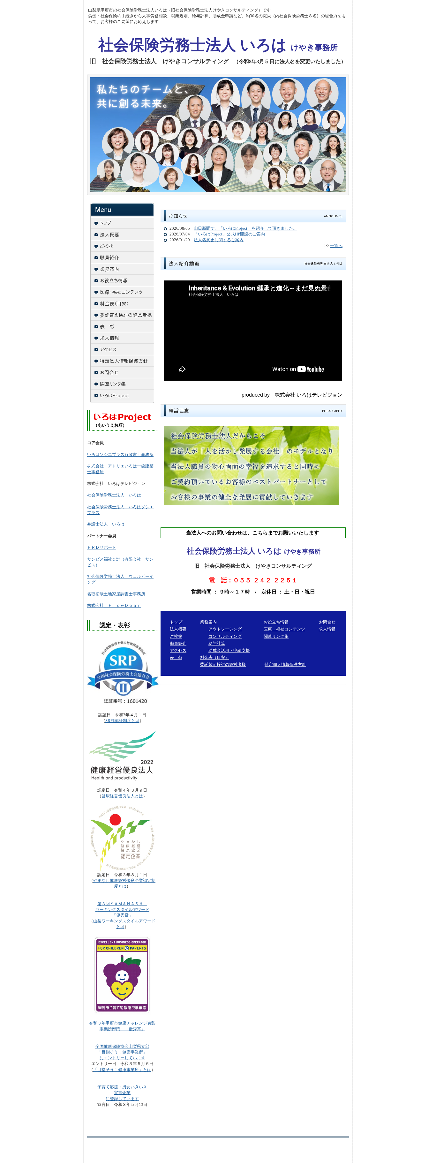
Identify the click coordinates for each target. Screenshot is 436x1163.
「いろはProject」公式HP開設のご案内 (229, 234)
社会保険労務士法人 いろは (114, 495)
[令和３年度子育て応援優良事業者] (122, 1013)
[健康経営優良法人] (122, 756)
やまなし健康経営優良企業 (118, 880)
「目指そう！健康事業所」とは (122, 1069)
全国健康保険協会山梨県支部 (122, 1046)
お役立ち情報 (276, 622)
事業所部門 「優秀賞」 (122, 1028)
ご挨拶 (176, 636)
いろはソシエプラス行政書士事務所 (120, 454)
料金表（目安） (214, 657)
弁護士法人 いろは (105, 524)
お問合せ (327, 622)
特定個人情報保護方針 (285, 664)
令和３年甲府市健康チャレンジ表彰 (122, 1023)
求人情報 (327, 629)
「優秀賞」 (122, 909)
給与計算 (216, 643)
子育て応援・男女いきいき (122, 1087)
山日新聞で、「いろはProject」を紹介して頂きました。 (245, 228)
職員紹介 (178, 643)
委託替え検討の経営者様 (223, 664)
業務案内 (208, 622)
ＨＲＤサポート (101, 547)
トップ (176, 622)
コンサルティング (225, 636)
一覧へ (336, 245)
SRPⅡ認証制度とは (122, 720)
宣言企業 (122, 1092)
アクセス (178, 650)
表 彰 (176, 657)
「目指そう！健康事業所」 (122, 1052)
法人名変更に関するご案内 (219, 239)
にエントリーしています (122, 1057)
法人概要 (178, 629)
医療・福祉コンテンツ (284, 629)
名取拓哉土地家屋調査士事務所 (116, 594)
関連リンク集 (276, 636)
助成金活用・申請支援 (229, 650)
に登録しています (122, 1098)
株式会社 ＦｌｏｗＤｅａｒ (114, 605)
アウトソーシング (225, 629)
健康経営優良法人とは (122, 796)
